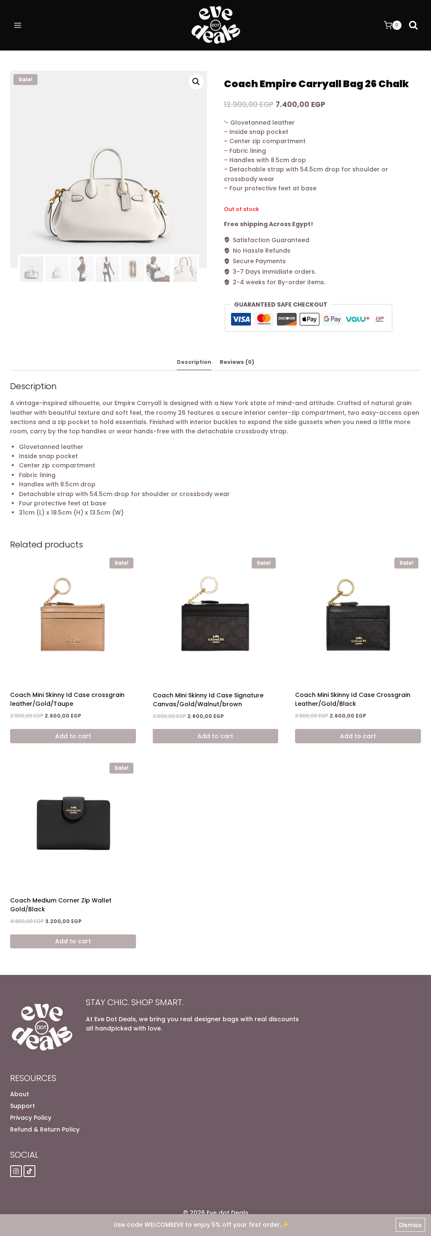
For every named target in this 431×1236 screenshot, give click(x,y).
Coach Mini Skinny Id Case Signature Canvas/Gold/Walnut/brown (208, 699)
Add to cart (73, 736)
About (19, 1094)
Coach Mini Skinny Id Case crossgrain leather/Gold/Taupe (67, 699)
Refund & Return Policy (45, 1129)
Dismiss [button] (410, 1225)
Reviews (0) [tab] (237, 362)
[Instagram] (16, 1171)
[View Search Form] (413, 25)
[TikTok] (29, 1171)
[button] (196, 81)
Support (22, 1106)
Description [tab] (194, 362)
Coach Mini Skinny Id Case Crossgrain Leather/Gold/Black (352, 699)
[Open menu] (18, 25)
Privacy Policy (30, 1117)
